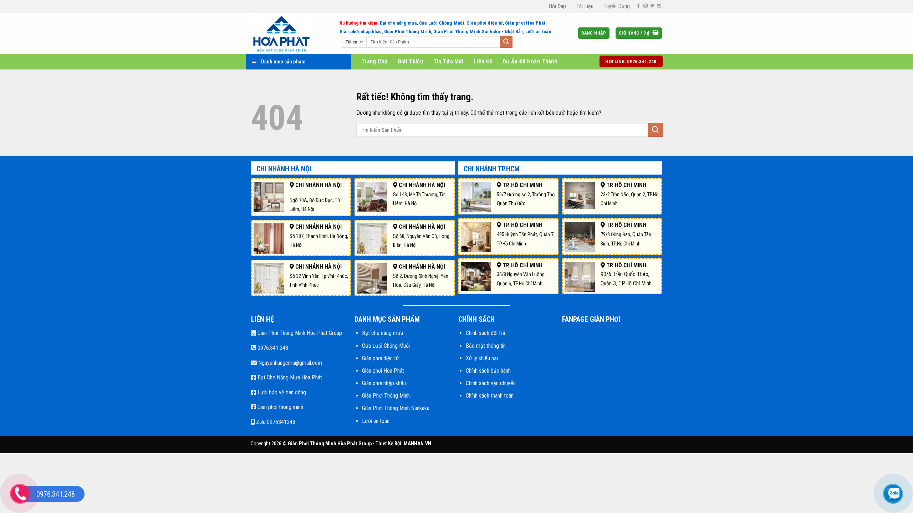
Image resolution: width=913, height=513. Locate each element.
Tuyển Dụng (616, 6)
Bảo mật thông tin (486, 345)
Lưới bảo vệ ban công (281, 392)
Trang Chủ (374, 61)
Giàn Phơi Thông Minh (407, 31)
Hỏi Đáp (557, 6)
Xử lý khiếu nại (482, 358)
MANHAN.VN (417, 444)
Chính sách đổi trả (485, 333)
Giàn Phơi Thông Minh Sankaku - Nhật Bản (478, 31)
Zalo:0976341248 (275, 422)
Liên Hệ (483, 61)
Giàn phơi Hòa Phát (525, 23)
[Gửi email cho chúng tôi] (659, 6)
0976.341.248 (272, 347)
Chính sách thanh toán (490, 395)
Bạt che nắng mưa (398, 23)
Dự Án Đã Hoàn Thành (530, 61)
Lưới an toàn (538, 31)
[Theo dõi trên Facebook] (638, 6)
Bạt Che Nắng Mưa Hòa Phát (289, 377)
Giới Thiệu (410, 61)
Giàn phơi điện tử (484, 23)
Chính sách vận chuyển (491, 383)
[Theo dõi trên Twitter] (652, 6)
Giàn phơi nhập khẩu (361, 31)
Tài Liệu (584, 6)
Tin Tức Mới (448, 61)
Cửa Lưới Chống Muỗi (441, 23)
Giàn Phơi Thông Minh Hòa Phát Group (299, 333)
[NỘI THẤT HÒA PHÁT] (292, 33)
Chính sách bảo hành (488, 370)
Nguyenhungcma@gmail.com (289, 362)
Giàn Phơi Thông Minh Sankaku (395, 408)
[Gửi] (506, 42)
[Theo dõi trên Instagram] (645, 6)
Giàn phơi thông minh (279, 407)
